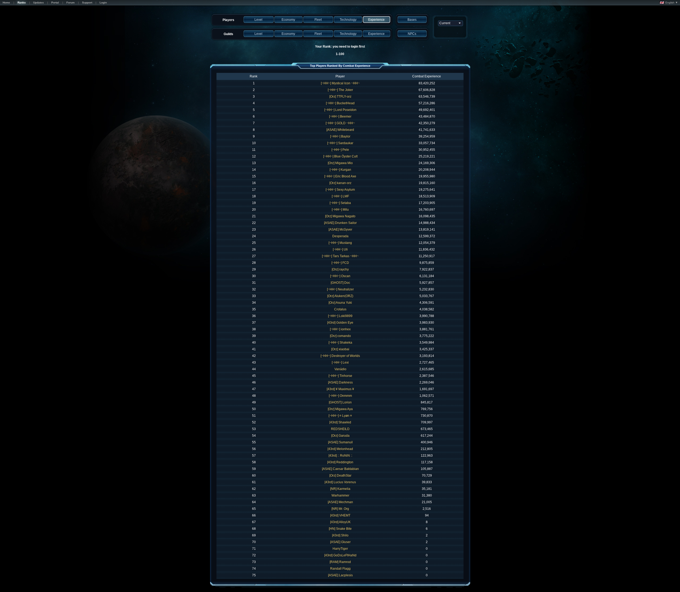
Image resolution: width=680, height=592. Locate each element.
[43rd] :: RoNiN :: (340, 455)
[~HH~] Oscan (340, 276)
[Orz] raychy (340, 269)
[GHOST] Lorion (340, 402)
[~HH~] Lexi (340, 362)
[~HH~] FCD (340, 263)
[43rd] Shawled (340, 422)
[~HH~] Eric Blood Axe (340, 176)
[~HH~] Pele (340, 150)
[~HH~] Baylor (340, 136)
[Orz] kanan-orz (340, 183)
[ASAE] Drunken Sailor (340, 223)
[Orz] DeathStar (340, 475)
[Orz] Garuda (340, 435)
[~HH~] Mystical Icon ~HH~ (340, 83)
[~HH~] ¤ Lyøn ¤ (340, 416)
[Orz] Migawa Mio (340, 163)
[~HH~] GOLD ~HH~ (340, 123)
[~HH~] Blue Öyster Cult (340, 156)
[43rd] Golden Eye (340, 322)
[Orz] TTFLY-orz (340, 96)
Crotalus (340, 309)
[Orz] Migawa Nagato (340, 216)
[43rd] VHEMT (340, 515)
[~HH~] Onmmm (340, 396)
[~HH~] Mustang (340, 243)
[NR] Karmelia (340, 489)
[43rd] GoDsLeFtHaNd (340, 555)
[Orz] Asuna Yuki (340, 303)
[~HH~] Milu (340, 209)
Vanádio (340, 369)
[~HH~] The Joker (340, 90)
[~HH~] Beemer (340, 116)
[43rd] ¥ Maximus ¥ (340, 389)
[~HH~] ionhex (340, 329)
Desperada (340, 236)
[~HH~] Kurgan (340, 170)
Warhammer (340, 495)
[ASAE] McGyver (340, 229)
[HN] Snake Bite (340, 529)
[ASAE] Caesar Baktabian (340, 469)
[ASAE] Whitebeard (340, 130)
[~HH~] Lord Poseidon (340, 110)
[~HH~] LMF (340, 196)
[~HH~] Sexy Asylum (340, 189)
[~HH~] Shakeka (340, 342)
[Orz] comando (340, 336)
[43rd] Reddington (340, 462)
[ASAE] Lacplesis (340, 575)
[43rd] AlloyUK (340, 522)
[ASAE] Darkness (340, 382)
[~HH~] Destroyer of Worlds (340, 356)
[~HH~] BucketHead (340, 103)
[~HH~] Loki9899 (340, 316)
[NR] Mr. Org (340, 509)
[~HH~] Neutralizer (340, 289)
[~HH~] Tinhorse (340, 376)
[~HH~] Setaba (340, 203)
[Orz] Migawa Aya (340, 409)
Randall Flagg (340, 568)
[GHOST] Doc (340, 283)
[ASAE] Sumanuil (340, 442)
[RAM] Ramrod (340, 562)
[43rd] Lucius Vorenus (340, 482)
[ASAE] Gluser (340, 542)
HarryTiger (340, 549)
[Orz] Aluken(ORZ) (340, 296)
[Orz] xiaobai (340, 349)
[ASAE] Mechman (340, 502)
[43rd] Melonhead (340, 449)
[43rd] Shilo (340, 535)
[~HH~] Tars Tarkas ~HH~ (340, 256)
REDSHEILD (340, 429)
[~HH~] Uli (340, 249)
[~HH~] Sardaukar (340, 143)
